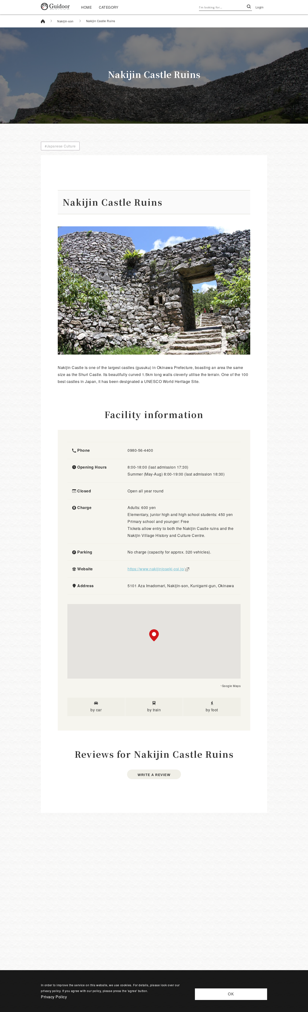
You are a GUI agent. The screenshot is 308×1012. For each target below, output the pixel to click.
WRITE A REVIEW (154, 775)
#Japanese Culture (60, 146)
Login (260, 7)
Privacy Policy (54, 996)
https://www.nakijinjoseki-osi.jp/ (156, 569)
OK (231, 994)
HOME (86, 7)
